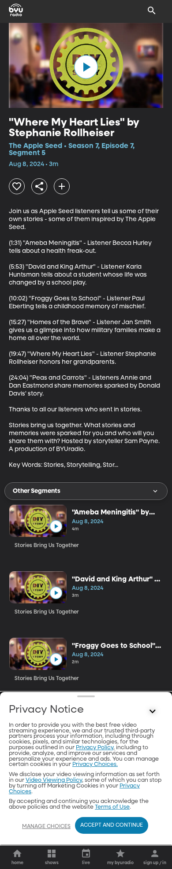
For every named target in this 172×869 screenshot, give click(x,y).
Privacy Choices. (95, 764)
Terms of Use (112, 807)
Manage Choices (46, 826)
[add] (62, 186)
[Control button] (153, 712)
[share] (39, 186)
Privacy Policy (94, 748)
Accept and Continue (111, 825)
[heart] (17, 186)
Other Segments (36, 491)
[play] (86, 67)
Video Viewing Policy (54, 780)
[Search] (151, 10)
